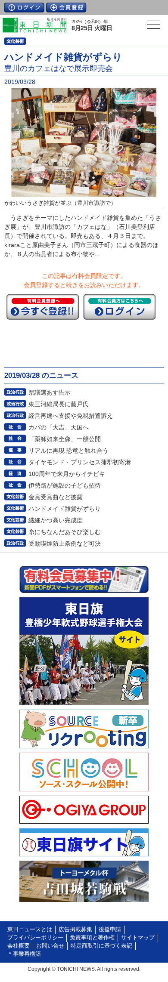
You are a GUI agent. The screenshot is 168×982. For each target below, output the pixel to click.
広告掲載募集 (75, 929)
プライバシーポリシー (35, 938)
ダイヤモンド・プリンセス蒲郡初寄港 (79, 462)
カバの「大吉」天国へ (58, 427)
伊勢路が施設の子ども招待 (64, 485)
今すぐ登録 (42, 307)
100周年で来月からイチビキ (66, 473)
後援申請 (110, 929)
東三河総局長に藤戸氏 (58, 404)
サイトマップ (138, 938)
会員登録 (66, 7)
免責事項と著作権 (92, 938)
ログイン (24, 7)
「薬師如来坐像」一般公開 (64, 438)
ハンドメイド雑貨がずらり (64, 508)
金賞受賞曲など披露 (55, 497)
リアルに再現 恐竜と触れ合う (68, 450)
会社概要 (18, 946)
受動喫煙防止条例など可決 (64, 543)
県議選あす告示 (49, 392)
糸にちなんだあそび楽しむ (64, 531)
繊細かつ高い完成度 (55, 520)
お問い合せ (50, 946)
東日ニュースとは (29, 929)
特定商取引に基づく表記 (101, 946)
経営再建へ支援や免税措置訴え (70, 415)
